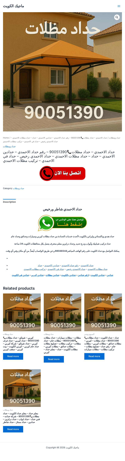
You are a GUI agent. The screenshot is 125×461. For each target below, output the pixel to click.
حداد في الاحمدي (56, 269)
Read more (13, 356)
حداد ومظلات (114, 137)
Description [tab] (9, 202)
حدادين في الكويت (20, 275)
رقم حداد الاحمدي (70, 265)
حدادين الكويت (98, 275)
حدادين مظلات (52, 275)
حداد (40, 265)
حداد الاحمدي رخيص (75, 269)
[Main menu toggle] (119, 6)
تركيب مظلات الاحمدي (35, 269)
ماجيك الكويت (13, 6)
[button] (117, 17)
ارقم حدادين (83, 275)
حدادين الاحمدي (51, 265)
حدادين (110, 275)
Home (6, 137)
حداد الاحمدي (87, 265)
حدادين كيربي (37, 275)
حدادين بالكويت (68, 275)
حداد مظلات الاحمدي (97, 269)
